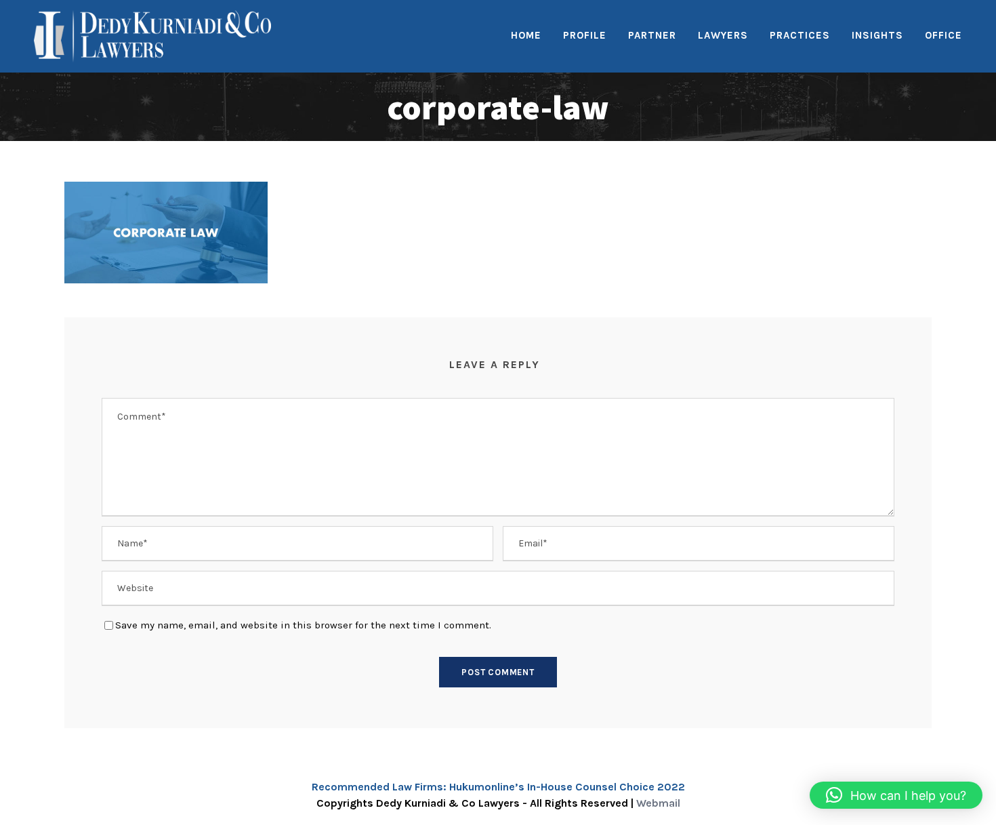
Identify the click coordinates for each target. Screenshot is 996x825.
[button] (896, 795)
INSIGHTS (877, 35)
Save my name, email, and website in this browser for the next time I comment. (303, 625)
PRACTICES (800, 35)
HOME (526, 35)
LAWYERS (723, 35)
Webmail (658, 803)
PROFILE (584, 35)
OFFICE (943, 35)
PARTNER (652, 35)
